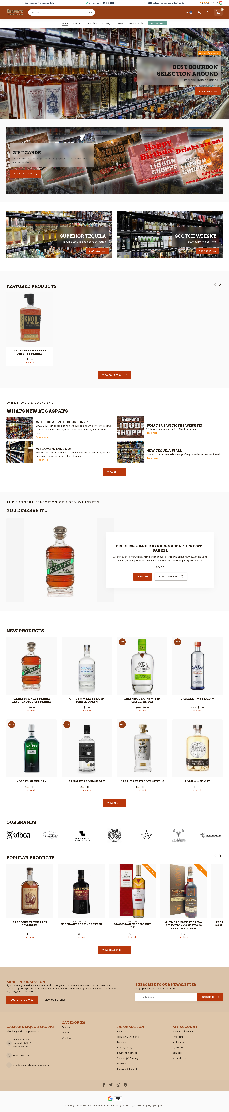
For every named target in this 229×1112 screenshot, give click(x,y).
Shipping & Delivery (127, 1058)
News (120, 23)
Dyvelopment (158, 1105)
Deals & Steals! (157, 23)
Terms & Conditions (128, 1036)
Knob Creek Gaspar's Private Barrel (29, 352)
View (140, 576)
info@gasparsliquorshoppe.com (31, 1065)
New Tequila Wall (164, 450)
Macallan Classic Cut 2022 (132, 926)
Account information (183, 1031)
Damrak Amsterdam (197, 698)
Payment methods (127, 1052)
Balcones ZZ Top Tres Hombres (30, 924)
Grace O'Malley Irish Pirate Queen (87, 700)
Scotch (91, 23)
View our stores (55, 999)
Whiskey (106, 23)
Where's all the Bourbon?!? (62, 422)
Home (65, 23)
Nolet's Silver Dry (31, 781)
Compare (177, 1052)
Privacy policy (124, 1047)
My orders (177, 1036)
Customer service (22, 999)
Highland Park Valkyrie (81, 924)
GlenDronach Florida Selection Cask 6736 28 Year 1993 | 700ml (183, 925)
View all (112, 472)
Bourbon (77, 23)
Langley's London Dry (87, 781)
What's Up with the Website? (174, 425)
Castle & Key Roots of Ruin (142, 781)
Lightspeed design (140, 1105)
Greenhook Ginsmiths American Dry (142, 700)
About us (122, 1031)
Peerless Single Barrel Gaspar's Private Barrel (32, 700)
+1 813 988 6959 (21, 1055)
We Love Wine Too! (53, 449)
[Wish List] (207, 12)
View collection (112, 375)
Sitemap (121, 1063)
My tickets (178, 1042)
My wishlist (178, 1047)
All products (179, 1058)
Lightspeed (123, 1105)
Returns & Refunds (127, 1069)
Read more (42, 437)
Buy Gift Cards (135, 23)
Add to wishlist (169, 576)
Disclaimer (123, 1042)
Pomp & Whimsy (197, 781)
